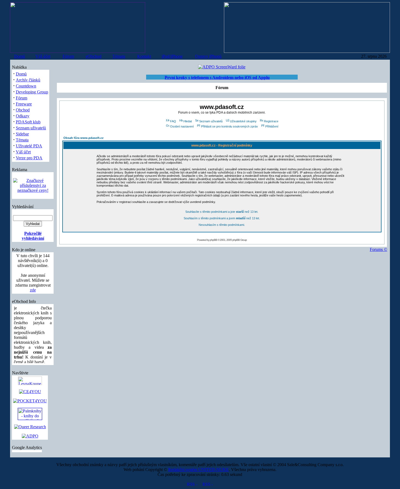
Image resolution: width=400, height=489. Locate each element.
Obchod (23, 110)
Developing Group (32, 92)
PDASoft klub (28, 122)
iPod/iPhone (172, 56)
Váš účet (42, 56)
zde (33, 290)
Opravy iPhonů (208, 56)
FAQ (173, 121)
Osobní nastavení (182, 126)
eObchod (93, 56)
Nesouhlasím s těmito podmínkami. (222, 224)
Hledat (187, 121)
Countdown (26, 86)
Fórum (68, 56)
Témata (118, 56)
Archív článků (28, 80)
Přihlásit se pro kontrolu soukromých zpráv (229, 126)
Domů (19, 56)
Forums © (378, 249)
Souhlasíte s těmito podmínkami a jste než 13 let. (221, 211)
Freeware (24, 104)
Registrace (271, 121)
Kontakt (144, 56)
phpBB (213, 239)
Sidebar (22, 134)
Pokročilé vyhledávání (33, 236)
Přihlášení (271, 126)
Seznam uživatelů (31, 128)
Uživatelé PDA (29, 146)
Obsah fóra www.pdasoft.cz (83, 137)
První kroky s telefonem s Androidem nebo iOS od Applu (217, 77)
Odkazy (22, 116)
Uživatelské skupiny (243, 121)
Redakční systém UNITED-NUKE (198, 469)
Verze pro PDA (29, 158)
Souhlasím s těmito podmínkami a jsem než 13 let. (222, 218)
